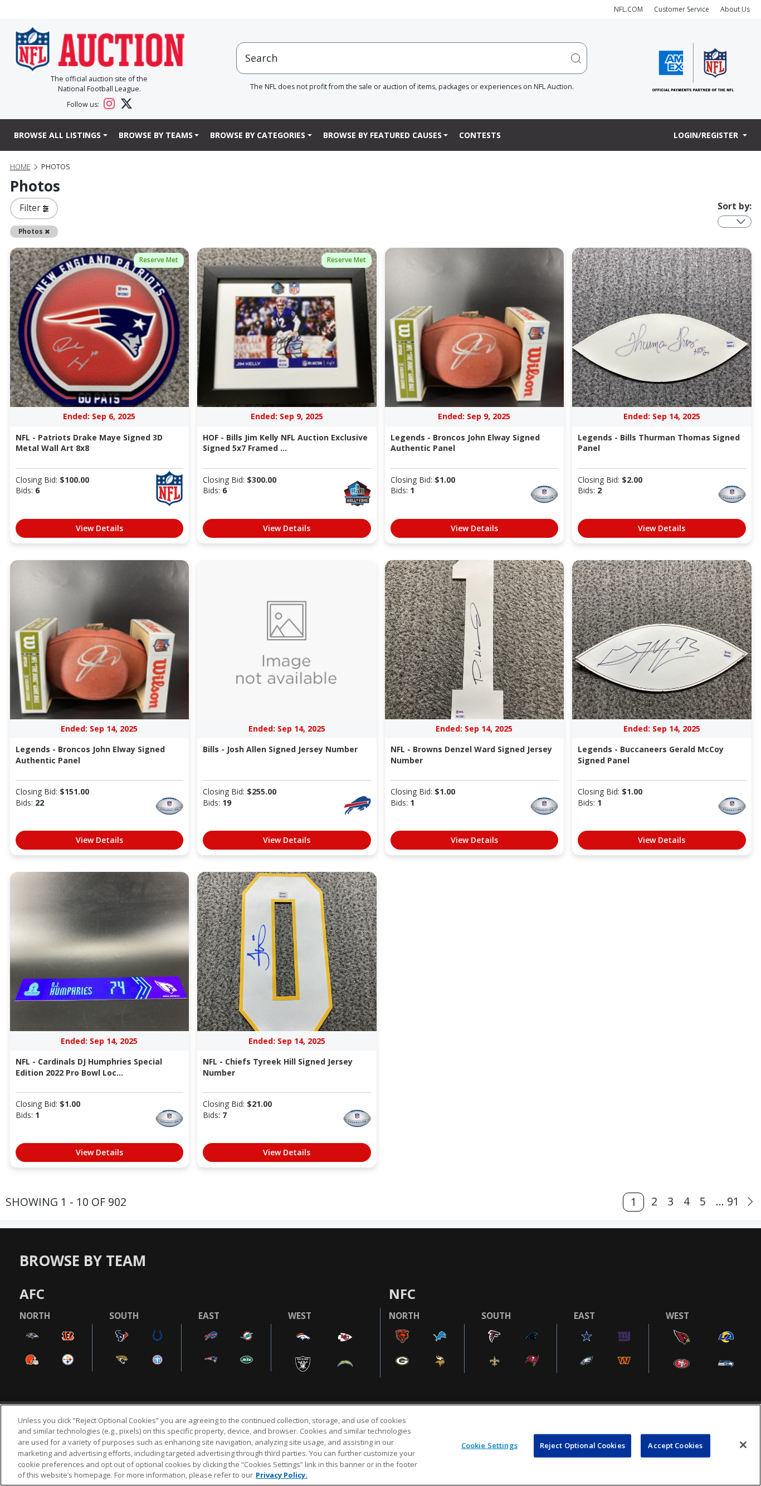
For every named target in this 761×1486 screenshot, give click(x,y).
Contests (480, 135)
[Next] (750, 1201)
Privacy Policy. (282, 1474)
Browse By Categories (257, 135)
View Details (99, 528)
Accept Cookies (675, 1445)
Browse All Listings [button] (57, 135)
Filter (31, 208)
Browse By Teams (156, 135)
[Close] (743, 1445)
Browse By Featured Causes (382, 135)
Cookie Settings (489, 1445)
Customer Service (681, 9)
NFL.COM (628, 9)
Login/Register (707, 135)
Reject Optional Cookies (582, 1445)
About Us (735, 9)
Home (20, 166)
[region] (380, 1445)
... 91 (727, 1201)
